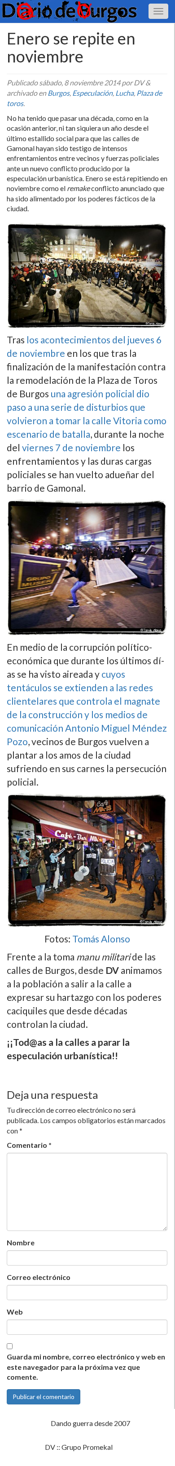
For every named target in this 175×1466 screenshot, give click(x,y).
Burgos (59, 93)
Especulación (92, 93)
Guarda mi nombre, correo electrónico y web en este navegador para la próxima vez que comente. (86, 1367)
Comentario (29, 1145)
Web (15, 1311)
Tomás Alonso (101, 938)
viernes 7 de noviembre (70, 447)
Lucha (124, 93)
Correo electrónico (38, 1277)
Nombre (21, 1242)
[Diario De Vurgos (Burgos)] (87, 11)
